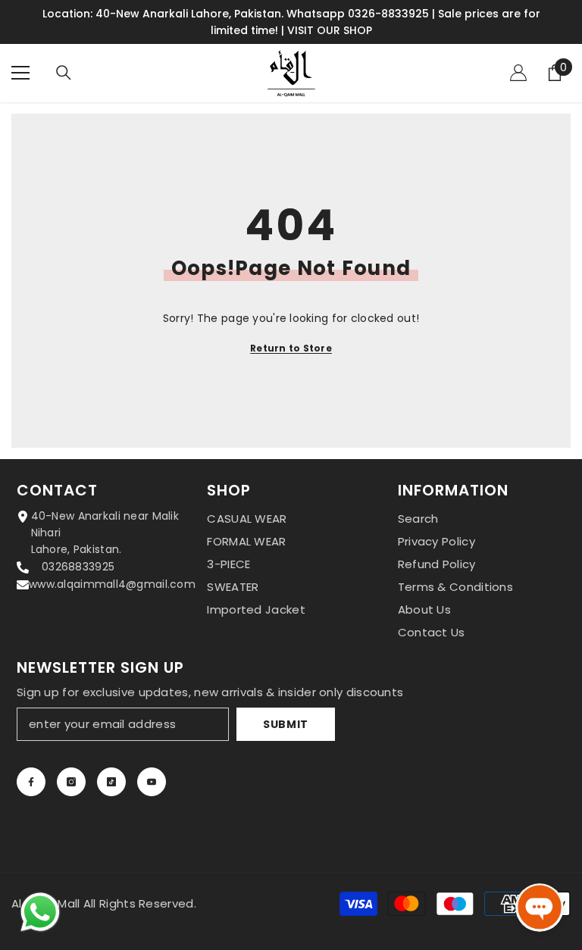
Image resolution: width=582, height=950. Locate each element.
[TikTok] (111, 781)
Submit (285, 724)
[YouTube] (151, 781)
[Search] (64, 73)
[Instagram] (71, 781)
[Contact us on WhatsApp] (40, 912)
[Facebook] (31, 781)
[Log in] (518, 72)
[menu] (20, 73)
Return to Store (291, 348)
